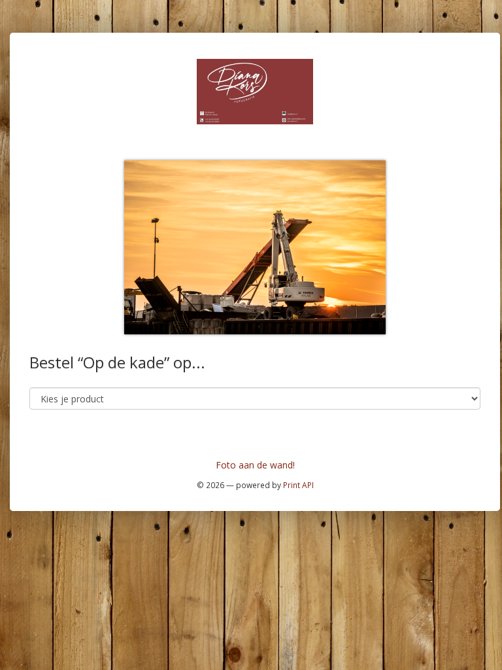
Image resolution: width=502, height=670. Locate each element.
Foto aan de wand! (255, 465)
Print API (298, 485)
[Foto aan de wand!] (255, 90)
